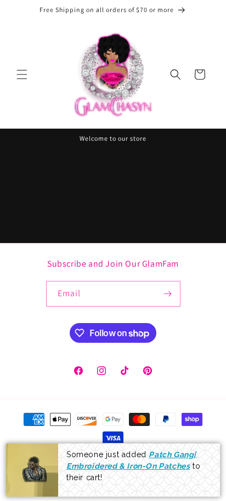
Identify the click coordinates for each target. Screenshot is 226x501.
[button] (22, 74)
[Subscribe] (168, 294)
